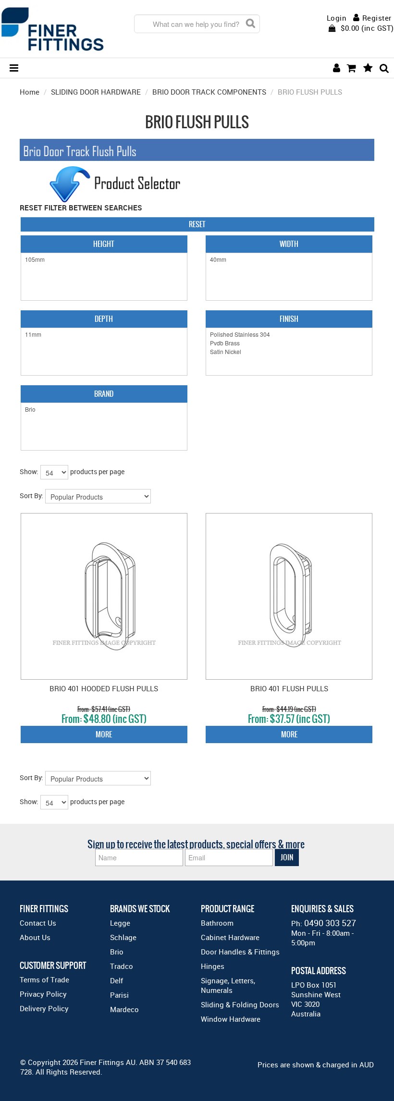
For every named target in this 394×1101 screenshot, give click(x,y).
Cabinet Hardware (230, 937)
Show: (29, 471)
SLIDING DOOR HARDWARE (96, 92)
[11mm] (104, 334)
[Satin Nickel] (289, 351)
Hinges (212, 966)
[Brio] (104, 409)
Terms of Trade (44, 979)
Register (377, 17)
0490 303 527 (330, 923)
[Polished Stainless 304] (289, 334)
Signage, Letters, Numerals (228, 985)
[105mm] (104, 259)
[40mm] (289, 259)
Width (289, 243)
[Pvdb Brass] (289, 343)
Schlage (123, 937)
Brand (103, 393)
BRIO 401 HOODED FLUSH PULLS (103, 688)
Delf (116, 980)
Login (337, 18)
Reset (197, 224)
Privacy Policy (43, 994)
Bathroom (217, 923)
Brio (116, 951)
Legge (120, 923)
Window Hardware (230, 1019)
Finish (289, 318)
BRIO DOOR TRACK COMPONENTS (209, 92)
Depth (104, 318)
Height (103, 243)
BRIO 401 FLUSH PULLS (289, 688)
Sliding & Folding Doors (240, 1004)
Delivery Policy (44, 1008)
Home (29, 92)
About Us (35, 937)
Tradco (121, 966)
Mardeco (124, 1009)
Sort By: (31, 495)
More (104, 734)
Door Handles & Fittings (240, 951)
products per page (97, 471)
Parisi (119, 995)
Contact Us (38, 923)
